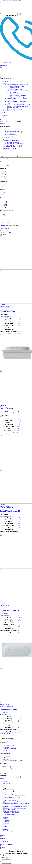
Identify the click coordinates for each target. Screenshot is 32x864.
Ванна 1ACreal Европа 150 (10, 709)
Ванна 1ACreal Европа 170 (10, 511)
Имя (1, 855)
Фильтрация (4, 158)
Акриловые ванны (24, 84)
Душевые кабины (15, 94)
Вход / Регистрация (9, 831)
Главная (2, 225)
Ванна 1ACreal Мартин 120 (10, 311)
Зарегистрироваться (6, 844)
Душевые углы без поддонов (18, 97)
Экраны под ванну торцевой (11, 149)
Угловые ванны (14, 87)
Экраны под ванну (24, 104)
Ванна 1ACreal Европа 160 (10, 610)
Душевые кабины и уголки (11, 140)
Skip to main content (15, 0)
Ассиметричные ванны (17, 89)
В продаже (6, 222)
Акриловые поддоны (9, 136)
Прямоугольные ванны (17, 86)
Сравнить (6, 829)
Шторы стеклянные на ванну (18, 106)
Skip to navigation (5, 0)
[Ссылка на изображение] (9, 735)
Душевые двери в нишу (10, 139)
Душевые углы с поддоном (18, 95)
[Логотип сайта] (9, 12)
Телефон (3, 857)
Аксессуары (18, 109)
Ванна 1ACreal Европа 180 (10, 412)
